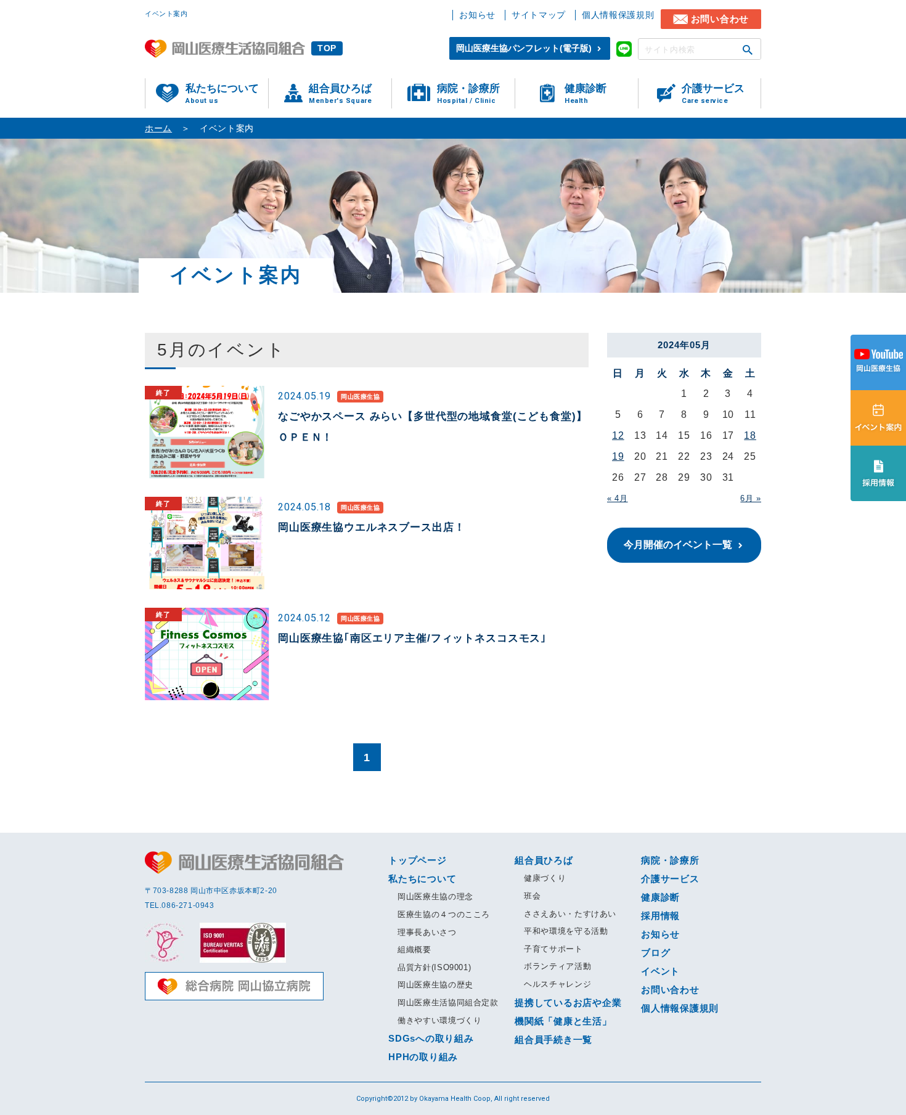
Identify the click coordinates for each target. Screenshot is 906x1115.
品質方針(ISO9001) (434, 967)
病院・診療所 (468, 94)
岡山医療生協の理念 (435, 896)
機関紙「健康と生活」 (563, 1021)
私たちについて (222, 94)
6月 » (750, 498)
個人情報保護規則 (618, 15)
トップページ (417, 860)
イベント (660, 971)
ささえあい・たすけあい (570, 913)
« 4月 (617, 498)
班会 (532, 896)
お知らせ (477, 15)
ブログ (655, 952)
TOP (327, 48)
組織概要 (414, 949)
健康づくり (545, 878)
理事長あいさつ (427, 932)
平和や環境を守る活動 (566, 931)
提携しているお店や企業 (568, 1002)
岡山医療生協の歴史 (435, 984)
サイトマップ (539, 15)
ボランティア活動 (557, 966)
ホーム (158, 128)
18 (750, 435)
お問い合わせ (720, 19)
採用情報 (660, 915)
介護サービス (713, 94)
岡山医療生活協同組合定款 (448, 1002)
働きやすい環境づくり (440, 1020)
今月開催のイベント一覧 (678, 544)
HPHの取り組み (423, 1057)
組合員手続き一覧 (553, 1039)
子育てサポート (553, 949)
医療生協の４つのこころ (444, 914)
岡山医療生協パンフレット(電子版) (524, 48)
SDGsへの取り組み (431, 1038)
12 (618, 435)
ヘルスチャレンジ (557, 984)
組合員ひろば (340, 94)
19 (618, 456)
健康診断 (585, 94)
